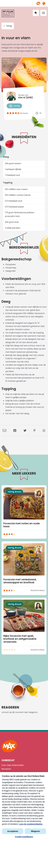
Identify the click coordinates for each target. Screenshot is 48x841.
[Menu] (43, 13)
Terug (9, 25)
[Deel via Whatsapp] (44, 430)
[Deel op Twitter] (25, 430)
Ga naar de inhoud (24, 1)
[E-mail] (4, 430)
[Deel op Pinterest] (34, 430)
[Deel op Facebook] (15, 430)
